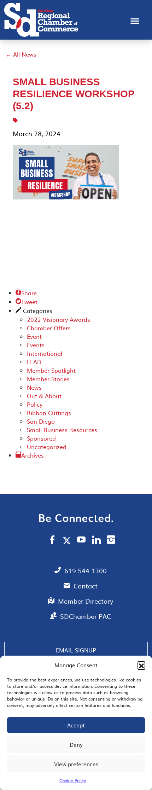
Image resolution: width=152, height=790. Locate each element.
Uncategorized (46, 446)
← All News (21, 54)
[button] (141, 665)
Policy (34, 404)
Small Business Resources (62, 429)
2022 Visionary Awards (58, 319)
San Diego (41, 421)
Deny (76, 744)
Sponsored (41, 438)
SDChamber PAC (85, 616)
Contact (86, 586)
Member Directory (85, 601)
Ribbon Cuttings (49, 412)
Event (34, 336)
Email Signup (76, 650)
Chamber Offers (49, 328)
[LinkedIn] (96, 541)
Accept (76, 725)
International (44, 353)
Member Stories (48, 378)
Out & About (44, 395)
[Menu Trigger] (135, 20)
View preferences (76, 764)
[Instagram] (111, 541)
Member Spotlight (51, 370)
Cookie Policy (72, 780)
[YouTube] (81, 541)
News (34, 387)
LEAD (34, 362)
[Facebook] (52, 541)
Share (26, 293)
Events (36, 345)
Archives (32, 455)
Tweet (26, 301)
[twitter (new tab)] (68, 540)
